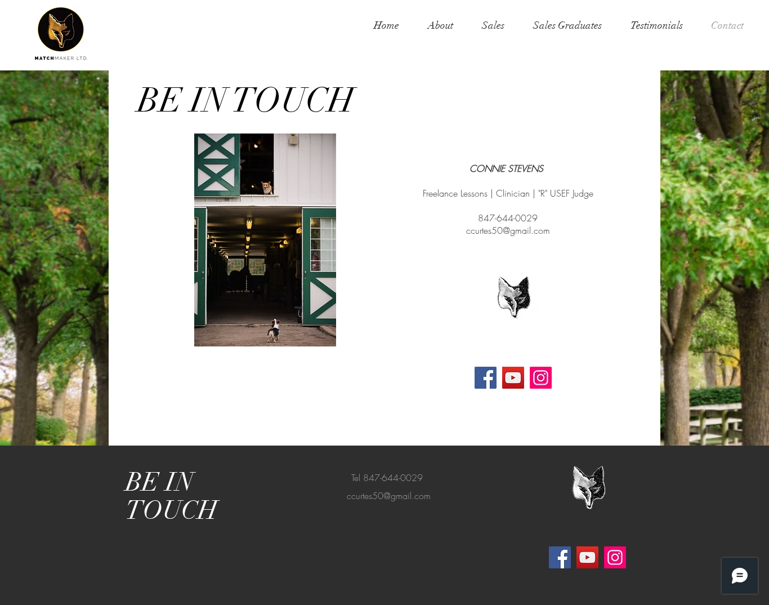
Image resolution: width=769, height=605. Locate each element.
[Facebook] (486, 378)
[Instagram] (541, 378)
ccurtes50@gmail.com (508, 230)
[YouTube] (513, 378)
